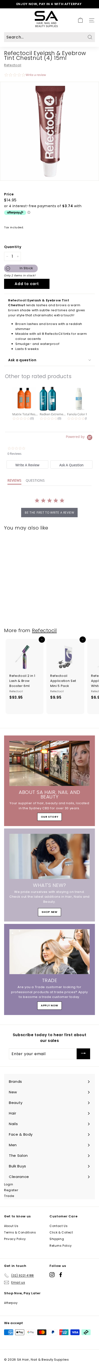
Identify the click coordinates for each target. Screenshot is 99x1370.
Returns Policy (61, 1246)
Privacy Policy (15, 1239)
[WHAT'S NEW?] (49, 856)
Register (11, 1190)
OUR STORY (49, 817)
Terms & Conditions (20, 1232)
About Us (11, 1226)
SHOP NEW (49, 912)
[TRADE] (49, 951)
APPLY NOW (49, 1005)
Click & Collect (61, 1232)
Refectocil (12, 65)
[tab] (27, 464)
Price (9, 194)
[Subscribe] (83, 1053)
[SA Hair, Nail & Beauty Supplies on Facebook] (60, 1274)
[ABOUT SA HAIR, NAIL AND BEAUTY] (49, 763)
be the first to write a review (49, 513)
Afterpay (11, 1303)
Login (8, 1184)
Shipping (57, 1239)
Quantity (12, 246)
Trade (9, 1196)
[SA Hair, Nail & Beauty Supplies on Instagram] (52, 1274)
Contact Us (59, 1226)
